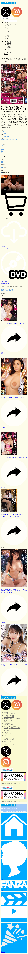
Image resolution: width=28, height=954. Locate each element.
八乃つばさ (4, 131)
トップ (5, 56)
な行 (8, 32)
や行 (8, 36)
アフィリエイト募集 (9, 739)
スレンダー (4, 147)
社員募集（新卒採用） (10, 713)
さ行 (8, 28)
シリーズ (9, 49)
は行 (8, 33)
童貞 (2, 152)
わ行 (8, 39)
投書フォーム (7, 741)
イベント (6, 54)
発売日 (8, 46)
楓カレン (3, 695)
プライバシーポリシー (10, 744)
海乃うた (3, 133)
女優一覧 (6, 22)
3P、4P (2, 150)
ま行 (8, 35)
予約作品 (9, 43)
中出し (2, 149)
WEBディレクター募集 (10, 726)
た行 (8, 30)
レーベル (9, 50)
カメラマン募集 (8, 720)
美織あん (3, 622)
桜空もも (3, 487)
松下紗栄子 (4, 427)
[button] (2, 83)
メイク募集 (7, 723)
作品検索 (9, 47)
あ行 (8, 25)
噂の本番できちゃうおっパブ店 (9, 139)
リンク (5, 735)
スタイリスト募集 (8, 724)
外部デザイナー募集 (9, 717)
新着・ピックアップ (12, 24)
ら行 (8, 38)
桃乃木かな (4, 353)
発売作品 (9, 44)
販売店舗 (6, 732)
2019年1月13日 (4, 136)
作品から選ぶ (7, 41)
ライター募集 (7, 721)
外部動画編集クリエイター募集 (12, 718)
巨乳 (2, 146)
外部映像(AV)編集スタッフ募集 (12, 728)
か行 (8, 27)
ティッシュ (4, 142)
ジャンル (9, 52)
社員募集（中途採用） (10, 715)
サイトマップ (7, 733)
